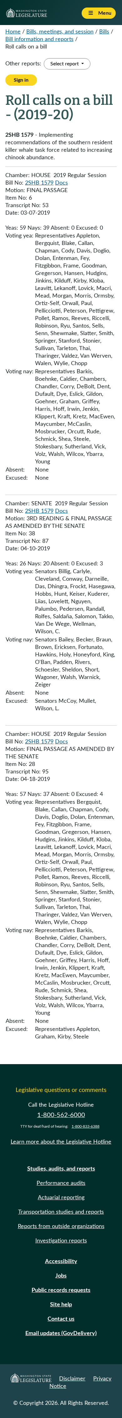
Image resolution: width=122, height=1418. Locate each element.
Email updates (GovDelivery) (61, 1333)
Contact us (61, 1319)
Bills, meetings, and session (60, 32)
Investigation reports (61, 1241)
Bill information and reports (39, 39)
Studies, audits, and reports (61, 1169)
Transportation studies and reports (61, 1212)
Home (13, 32)
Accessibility (61, 1261)
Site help (61, 1305)
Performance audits (61, 1183)
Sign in (21, 80)
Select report (65, 63)
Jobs (61, 1276)
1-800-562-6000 (61, 1115)
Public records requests (61, 1290)
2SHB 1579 (39, 183)
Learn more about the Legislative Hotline (61, 1142)
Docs (61, 183)
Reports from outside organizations (61, 1226)
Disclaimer (72, 1379)
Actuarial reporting (61, 1198)
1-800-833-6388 (85, 1126)
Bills (104, 32)
